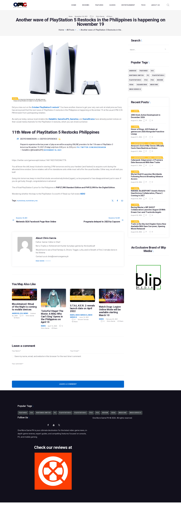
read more (40, 261)
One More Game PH (100, 418)
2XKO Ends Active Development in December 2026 (145, 116)
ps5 (36, 200)
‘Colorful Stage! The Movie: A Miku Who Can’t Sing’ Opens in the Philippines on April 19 (52, 317)
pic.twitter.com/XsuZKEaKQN (91, 147)
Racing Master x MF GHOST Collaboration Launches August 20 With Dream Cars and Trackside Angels (148, 209)
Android (16, 297)
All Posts (70, 30)
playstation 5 (30, 200)
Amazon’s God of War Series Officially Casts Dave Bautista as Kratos (147, 147)
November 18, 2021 (81, 16)
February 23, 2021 (112, 319)
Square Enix (142, 84)
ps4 (145, 80)
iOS (22, 297)
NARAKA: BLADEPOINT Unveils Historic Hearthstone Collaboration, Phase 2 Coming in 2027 (148, 193)
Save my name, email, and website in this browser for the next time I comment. (48, 356)
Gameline (74, 119)
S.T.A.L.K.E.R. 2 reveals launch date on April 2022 (82, 308)
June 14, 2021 (84, 317)
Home (61, 30)
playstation (21, 200)
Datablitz (53, 119)
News (70, 16)
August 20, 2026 (136, 182)
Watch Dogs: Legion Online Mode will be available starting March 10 (110, 310)
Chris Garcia (100, 16)
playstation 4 (158, 75)
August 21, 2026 (136, 120)
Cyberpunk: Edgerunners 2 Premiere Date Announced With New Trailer (147, 161)
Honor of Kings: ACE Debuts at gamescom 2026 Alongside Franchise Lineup (147, 131)
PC (148, 75)
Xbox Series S (81, 297)
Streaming (158, 143)
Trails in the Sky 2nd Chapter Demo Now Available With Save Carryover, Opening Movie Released (148, 226)
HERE (82, 194)
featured (144, 70)
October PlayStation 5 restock (45, 107)
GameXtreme (89, 119)
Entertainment (139, 143)
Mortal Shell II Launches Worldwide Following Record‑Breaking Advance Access (147, 176)
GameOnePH (63, 119)
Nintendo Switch (136, 75)
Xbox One (154, 84)
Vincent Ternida (83, 319)
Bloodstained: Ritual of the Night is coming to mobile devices (24, 307)
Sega (131, 84)
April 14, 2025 (52, 326)
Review (160, 80)
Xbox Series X (77, 299)
